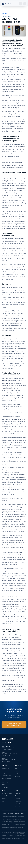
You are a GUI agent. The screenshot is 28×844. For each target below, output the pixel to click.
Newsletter (17, 776)
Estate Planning (5, 768)
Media (16, 773)
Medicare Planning (6, 775)
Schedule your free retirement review (14, 724)
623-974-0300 (6, 743)
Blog (16, 768)
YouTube (17, 813)
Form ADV (17, 806)
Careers (3, 801)
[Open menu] (24, 3)
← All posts (4, 13)
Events (16, 771)
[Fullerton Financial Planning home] (6, 4)
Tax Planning (5, 787)
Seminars (17, 779)
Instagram (10, 813)
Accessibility (18, 801)
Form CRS (17, 803)
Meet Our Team (5, 796)
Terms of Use (18, 796)
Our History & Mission (7, 793)
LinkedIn (23, 813)
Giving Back (4, 798)
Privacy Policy (18, 793)
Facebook (4, 813)
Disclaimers (18, 798)
